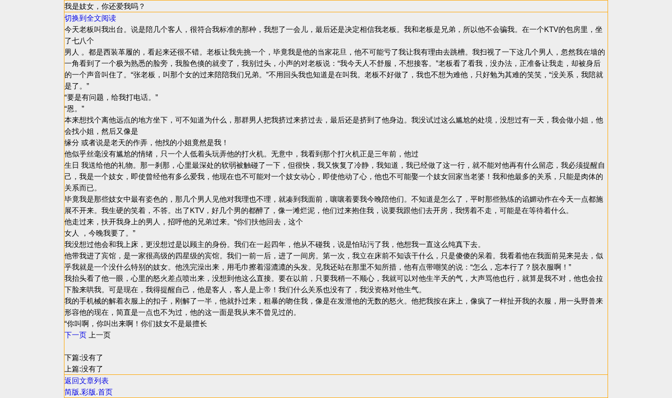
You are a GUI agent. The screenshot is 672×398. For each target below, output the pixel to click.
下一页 (75, 335)
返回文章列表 (86, 380)
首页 (105, 392)
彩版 (88, 392)
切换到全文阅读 (90, 18)
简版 (71, 392)
